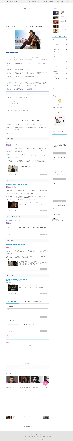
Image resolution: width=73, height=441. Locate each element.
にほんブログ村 (55, 210)
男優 (8, 342)
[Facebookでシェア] (24, 367)
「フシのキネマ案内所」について (28, 436)
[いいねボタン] (7, 336)
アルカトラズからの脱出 (14, 103)
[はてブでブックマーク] (28, 367)
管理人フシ (59, 104)
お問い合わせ (38, 436)
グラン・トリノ (13, 106)
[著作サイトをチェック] (58, 112)
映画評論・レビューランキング (58, 220)
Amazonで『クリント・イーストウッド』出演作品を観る (19, 110)
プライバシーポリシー (46, 436)
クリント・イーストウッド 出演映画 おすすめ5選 (18, 97)
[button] (34, 367)
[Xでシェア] (21, 367)
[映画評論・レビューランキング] (55, 218)
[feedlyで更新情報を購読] (59, 112)
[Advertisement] (27, 16)
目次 (26, 94)
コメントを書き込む (27, 426)
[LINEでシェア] (31, 367)
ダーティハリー (13, 101)
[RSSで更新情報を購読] (61, 112)
